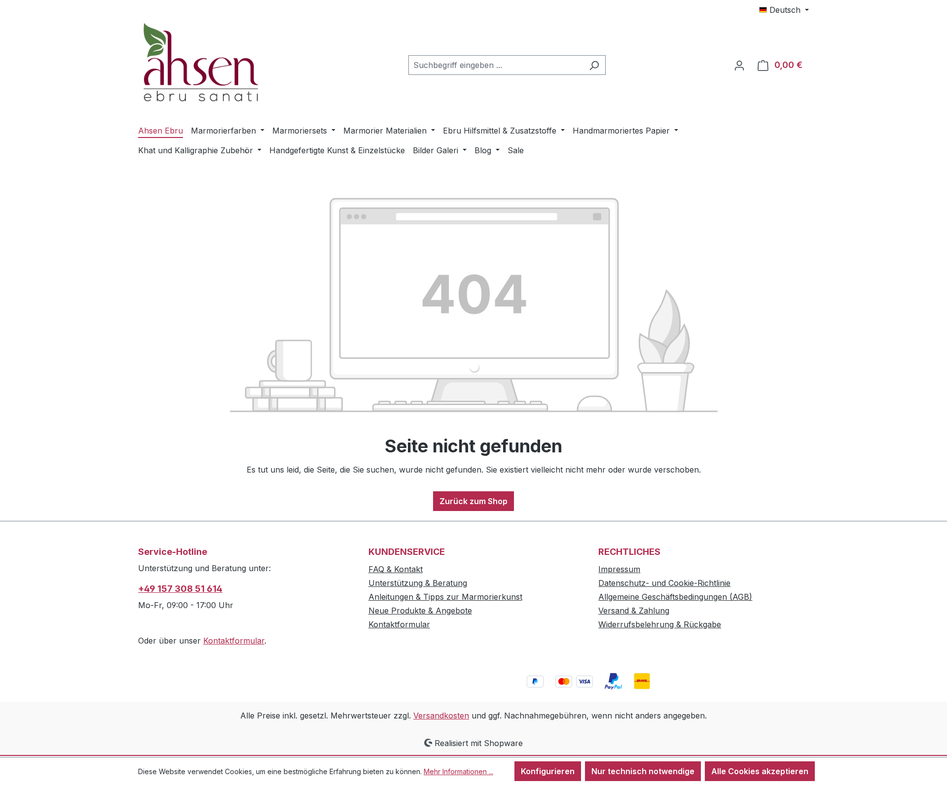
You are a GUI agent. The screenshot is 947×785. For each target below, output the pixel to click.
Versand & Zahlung (633, 610)
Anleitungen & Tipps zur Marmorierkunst (445, 597)
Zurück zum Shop (473, 501)
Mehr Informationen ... (458, 771)
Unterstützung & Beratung (417, 583)
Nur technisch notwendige (642, 771)
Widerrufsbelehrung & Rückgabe (659, 624)
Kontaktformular (233, 641)
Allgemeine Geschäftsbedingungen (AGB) (675, 597)
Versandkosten (441, 715)
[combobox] (495, 65)
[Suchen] (594, 65)
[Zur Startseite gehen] (212, 63)
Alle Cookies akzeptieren (759, 771)
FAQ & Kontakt (395, 569)
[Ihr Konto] (739, 65)
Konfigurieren (548, 771)
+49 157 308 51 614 (180, 588)
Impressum (619, 569)
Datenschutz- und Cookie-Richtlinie (664, 583)
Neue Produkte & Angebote (420, 610)
